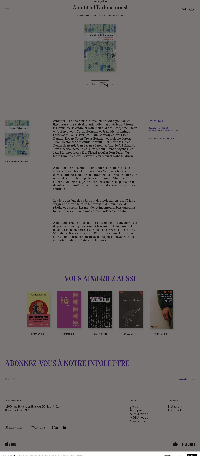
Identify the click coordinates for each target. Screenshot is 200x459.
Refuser (180, 455)
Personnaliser (168, 455)
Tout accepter (192, 455)
